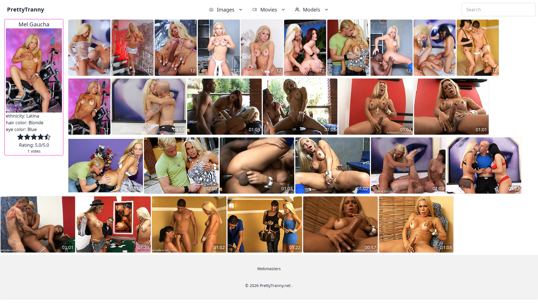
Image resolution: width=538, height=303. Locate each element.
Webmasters (269, 268)
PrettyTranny (25, 9)
